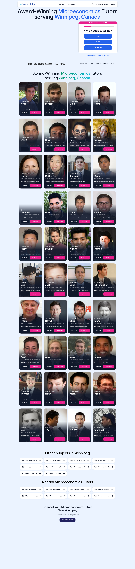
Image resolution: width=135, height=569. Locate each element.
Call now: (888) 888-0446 (102, 4)
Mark (73, 394)
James (98, 249)
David (24, 139)
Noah (23, 104)
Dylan (73, 212)
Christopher (101, 285)
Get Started (35, 113)
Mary (97, 321)
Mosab (49, 104)
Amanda (25, 212)
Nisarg (73, 249)
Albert (73, 429)
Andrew (74, 176)
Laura (24, 176)
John (97, 394)
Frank (24, 321)
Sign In (113, 4)
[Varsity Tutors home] (28, 4)
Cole (72, 104)
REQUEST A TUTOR (67, 520)
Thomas (25, 394)
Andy (24, 249)
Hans (48, 357)
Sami (97, 104)
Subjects (61, 4)
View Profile (24, 112)
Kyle (72, 357)
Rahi (72, 140)
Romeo (98, 357)
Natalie (98, 140)
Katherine (50, 176)
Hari (47, 140)
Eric (23, 285)
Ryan (97, 176)
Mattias (49, 249)
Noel (47, 212)
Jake (72, 285)
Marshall (99, 430)
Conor (97, 212)
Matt (72, 321)
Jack (48, 285)
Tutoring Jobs (72, 4)
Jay (47, 429)
